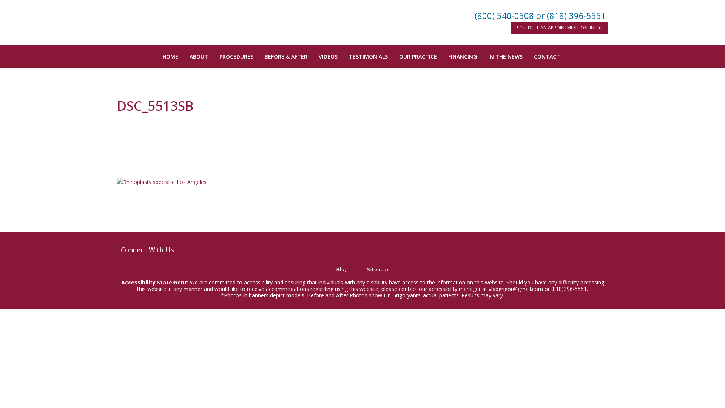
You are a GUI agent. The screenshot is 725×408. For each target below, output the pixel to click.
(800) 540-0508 (504, 15)
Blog (342, 269)
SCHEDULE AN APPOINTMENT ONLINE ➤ (559, 28)
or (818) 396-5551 (571, 15)
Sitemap (378, 269)
